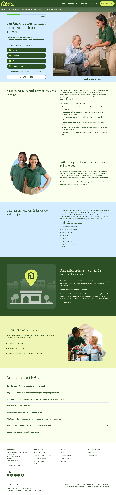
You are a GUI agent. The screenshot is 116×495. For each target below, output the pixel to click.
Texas (8, 9)
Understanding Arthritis (15, 343)
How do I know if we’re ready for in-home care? (26, 386)
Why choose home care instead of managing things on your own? (33, 393)
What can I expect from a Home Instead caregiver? (27, 412)
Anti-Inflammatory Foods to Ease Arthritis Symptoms (25, 353)
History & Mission (66, 458)
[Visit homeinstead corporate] (8, 3)
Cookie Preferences (103, 484)
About (63, 452)
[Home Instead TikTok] (18, 475)
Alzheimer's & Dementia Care (42, 455)
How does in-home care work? (19, 406)
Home (3, 9)
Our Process (37, 464)
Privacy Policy (67, 484)
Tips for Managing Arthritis (16, 348)
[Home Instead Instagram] (11, 475)
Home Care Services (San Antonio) (33, 9)
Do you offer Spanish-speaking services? (23, 432)
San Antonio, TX (16, 9)
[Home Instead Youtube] (22, 475)
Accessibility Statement (89, 484)
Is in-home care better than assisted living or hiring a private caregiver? (35, 399)
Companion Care (39, 461)
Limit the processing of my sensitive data (98, 486)
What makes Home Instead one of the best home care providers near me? (36, 419)
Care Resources (93, 455)
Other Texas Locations (13, 485)
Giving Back (64, 461)
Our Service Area (66, 455)
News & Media (92, 452)
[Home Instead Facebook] (8, 475)
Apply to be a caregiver (92, 79)
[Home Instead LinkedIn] (15, 475)
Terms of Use (76, 484)
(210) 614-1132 (28, 77)
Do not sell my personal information (75, 486)
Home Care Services (40, 452)
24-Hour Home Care (40, 458)
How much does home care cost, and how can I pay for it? (29, 425)
